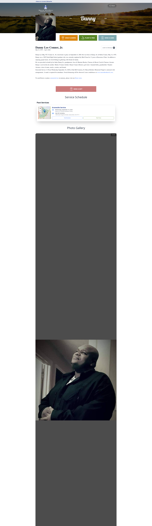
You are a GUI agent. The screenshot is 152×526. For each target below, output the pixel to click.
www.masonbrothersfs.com (105, 72)
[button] (44, 111)
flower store (78, 78)
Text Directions (67, 118)
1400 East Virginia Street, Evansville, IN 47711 (67, 115)
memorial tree (55, 78)
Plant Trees (98, 118)
